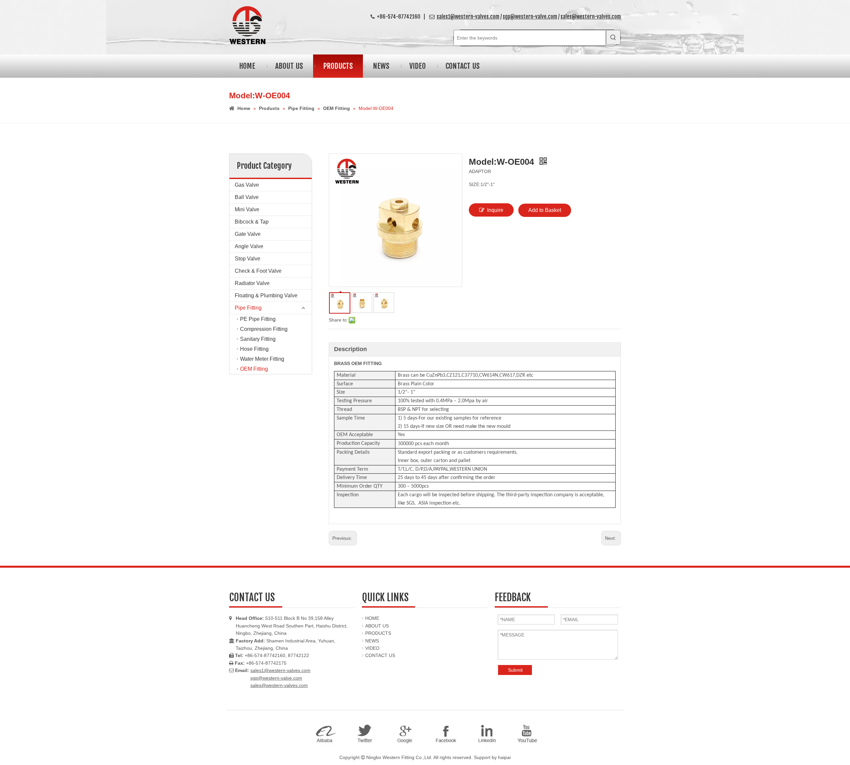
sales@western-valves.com (590, 16)
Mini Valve (247, 209)
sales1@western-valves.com (468, 16)
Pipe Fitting (248, 308)
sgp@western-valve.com (530, 16)
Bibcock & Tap (252, 222)
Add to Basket (544, 210)
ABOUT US (377, 625)
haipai (504, 757)
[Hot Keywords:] (613, 37)
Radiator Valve (252, 283)
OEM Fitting (254, 369)
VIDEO (372, 648)
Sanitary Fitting (258, 339)
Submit (515, 670)
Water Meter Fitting (262, 359)
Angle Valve (249, 246)
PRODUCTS (378, 633)
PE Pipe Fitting (258, 319)
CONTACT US (380, 655)
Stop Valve (247, 258)
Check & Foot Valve (258, 271)
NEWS (372, 640)
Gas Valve (247, 185)
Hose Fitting (254, 349)
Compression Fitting (264, 329)
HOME (372, 618)
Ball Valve (247, 197)
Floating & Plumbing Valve (266, 295)
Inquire (495, 210)
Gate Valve (248, 234)
